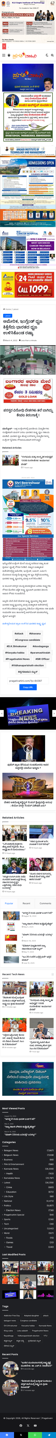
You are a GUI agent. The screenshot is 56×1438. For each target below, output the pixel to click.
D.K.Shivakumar (17, 646)
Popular (9, 903)
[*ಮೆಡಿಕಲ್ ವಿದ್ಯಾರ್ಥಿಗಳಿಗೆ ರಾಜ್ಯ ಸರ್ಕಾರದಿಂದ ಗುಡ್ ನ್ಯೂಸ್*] (11, 948)
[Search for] (52, 56)
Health (9, 1173)
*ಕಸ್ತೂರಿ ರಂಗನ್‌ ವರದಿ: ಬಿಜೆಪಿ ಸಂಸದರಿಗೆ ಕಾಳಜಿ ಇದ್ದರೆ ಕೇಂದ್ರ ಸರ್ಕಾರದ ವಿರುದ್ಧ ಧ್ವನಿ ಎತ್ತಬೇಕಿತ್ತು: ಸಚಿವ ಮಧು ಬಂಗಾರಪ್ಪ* (14, 882)
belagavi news (10, 1320)
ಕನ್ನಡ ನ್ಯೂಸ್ (8, 1341)
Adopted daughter (31, 1315)
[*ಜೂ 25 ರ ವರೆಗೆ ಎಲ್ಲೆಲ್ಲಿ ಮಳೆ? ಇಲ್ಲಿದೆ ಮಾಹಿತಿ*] (11, 959)
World (6, 1233)
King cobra (8, 1331)
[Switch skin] (47, 56)
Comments (45, 903)
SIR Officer (43, 659)
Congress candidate (28, 639)
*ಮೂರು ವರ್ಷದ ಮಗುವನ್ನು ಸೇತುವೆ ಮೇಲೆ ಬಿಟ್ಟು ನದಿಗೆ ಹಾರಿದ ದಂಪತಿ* (40, 876)
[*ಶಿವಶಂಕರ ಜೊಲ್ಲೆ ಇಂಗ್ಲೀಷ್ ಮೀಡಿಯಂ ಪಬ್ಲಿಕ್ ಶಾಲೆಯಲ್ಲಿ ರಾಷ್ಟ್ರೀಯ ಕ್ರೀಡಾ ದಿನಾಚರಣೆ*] (14, 988)
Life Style (8, 1196)
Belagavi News (16, 709)
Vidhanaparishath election (28, 665)
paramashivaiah (41, 652)
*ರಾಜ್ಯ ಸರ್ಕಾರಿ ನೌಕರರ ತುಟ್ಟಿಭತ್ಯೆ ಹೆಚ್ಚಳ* (37, 923)
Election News (13, 1210)
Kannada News (11, 1169)
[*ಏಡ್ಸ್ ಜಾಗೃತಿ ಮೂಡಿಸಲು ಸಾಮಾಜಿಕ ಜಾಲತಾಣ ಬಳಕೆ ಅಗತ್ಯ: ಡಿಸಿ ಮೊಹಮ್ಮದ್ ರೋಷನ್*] (28, 1294)
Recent (26, 903)
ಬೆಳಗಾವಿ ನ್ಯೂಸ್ (9, 1346)
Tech (6, 1224)
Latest (16, 309)
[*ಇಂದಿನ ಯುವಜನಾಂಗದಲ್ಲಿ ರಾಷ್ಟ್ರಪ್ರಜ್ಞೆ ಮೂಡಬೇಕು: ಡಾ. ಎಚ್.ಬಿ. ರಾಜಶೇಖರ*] (10, 1267)
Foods (9, 1238)
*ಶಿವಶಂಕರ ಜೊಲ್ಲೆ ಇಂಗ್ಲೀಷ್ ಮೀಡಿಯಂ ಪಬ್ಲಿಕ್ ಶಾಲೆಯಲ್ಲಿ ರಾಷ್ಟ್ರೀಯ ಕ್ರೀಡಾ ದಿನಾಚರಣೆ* (13, 1000)
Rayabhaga (8, 1336)
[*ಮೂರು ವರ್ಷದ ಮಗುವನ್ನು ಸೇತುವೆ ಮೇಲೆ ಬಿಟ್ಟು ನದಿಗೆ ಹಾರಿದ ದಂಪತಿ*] (41, 864)
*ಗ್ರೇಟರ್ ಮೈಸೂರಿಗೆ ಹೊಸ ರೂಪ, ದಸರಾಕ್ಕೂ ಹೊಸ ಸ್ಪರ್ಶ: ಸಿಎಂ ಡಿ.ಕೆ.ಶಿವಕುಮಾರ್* (41, 1045)
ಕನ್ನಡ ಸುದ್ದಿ (20, 1341)
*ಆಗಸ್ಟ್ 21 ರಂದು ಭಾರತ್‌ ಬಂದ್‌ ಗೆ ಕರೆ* (37, 912)
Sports (7, 1219)
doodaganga (41, 646)
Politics (7, 1205)
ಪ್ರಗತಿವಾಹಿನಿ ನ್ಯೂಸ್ (28, 671)
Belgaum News (11, 1155)
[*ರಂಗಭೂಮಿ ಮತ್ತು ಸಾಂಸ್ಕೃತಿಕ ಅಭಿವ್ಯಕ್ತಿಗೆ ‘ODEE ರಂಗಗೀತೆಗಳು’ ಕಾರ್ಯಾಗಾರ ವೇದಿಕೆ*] (10, 460)
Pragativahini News (18, 659)
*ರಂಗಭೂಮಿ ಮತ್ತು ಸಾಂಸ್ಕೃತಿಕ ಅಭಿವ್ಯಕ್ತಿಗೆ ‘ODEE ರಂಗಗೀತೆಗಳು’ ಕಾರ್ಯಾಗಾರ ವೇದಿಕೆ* (37, 460)
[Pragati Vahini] (25, 55)
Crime (9, 1187)
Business (8, 1159)
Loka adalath (22, 1331)
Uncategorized (11, 1228)
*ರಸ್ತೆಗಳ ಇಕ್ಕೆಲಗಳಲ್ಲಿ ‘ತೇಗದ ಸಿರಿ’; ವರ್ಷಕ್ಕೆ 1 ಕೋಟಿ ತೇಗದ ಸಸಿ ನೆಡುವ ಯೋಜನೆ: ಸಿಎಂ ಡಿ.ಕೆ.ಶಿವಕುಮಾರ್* (13, 1040)
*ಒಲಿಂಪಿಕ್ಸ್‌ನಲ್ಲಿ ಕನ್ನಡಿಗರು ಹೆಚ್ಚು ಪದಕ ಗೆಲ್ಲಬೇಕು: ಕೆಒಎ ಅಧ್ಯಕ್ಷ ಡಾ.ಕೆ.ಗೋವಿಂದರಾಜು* (14, 846)
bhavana (36, 633)
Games (9, 1242)
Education (11, 1192)
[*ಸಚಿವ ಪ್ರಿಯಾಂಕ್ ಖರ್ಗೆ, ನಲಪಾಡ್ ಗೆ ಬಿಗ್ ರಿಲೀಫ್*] (41, 832)
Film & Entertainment (14, 1164)
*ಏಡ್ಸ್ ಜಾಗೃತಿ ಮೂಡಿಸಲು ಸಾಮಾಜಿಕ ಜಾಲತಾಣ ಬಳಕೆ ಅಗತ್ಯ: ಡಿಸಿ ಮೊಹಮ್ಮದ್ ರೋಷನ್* (26, 721)
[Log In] (8, 56)
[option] (28, 713)
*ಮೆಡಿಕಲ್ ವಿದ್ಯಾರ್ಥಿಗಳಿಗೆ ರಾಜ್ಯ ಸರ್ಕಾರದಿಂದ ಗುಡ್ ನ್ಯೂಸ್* (33, 947)
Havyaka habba (15, 652)
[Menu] (3, 56)
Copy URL (28, 687)
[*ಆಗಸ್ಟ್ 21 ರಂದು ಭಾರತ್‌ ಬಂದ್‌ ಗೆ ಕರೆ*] (11, 915)
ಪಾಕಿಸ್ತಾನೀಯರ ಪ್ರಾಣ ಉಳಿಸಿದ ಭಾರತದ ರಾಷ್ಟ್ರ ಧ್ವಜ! (24, 623)
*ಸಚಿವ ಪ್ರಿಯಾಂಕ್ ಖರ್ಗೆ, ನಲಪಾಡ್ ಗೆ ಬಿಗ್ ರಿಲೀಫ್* (39, 843)
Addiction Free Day (12, 1315)
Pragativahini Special (14, 1215)
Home (8, 309)
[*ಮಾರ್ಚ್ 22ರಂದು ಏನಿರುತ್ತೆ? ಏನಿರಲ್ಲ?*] (11, 937)
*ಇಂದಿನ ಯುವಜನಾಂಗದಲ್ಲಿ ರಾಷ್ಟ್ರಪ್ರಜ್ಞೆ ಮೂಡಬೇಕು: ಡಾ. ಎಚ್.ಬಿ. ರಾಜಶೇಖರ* (36, 1364)
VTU (45, 1336)
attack (19, 633)
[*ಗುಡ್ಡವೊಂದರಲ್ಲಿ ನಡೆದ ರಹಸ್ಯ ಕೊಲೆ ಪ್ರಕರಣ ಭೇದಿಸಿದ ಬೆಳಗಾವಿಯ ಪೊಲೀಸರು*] (10, 1294)
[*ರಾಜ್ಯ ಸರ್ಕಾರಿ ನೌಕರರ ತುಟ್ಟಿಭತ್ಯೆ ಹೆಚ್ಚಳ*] (11, 926)
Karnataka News (12, 1178)
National (8, 1201)
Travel (9, 1247)
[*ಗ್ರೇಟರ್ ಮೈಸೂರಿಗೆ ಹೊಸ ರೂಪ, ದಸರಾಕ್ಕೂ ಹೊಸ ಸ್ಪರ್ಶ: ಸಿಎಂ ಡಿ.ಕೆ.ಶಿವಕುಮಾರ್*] (42, 1028)
